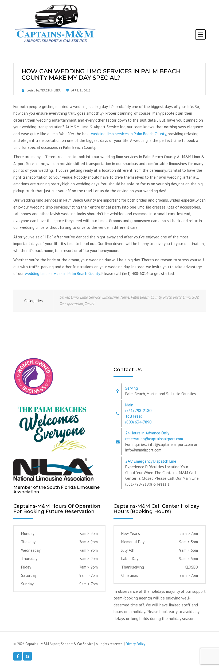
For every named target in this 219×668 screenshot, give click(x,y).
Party (167, 297)
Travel (89, 303)
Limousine (110, 297)
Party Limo (181, 297)
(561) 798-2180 (138, 410)
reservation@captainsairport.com (154, 438)
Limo (75, 297)
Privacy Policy (135, 644)
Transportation (71, 303)
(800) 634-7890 (138, 422)
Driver (64, 297)
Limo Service (90, 297)
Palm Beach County (146, 297)
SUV (195, 297)
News (124, 297)
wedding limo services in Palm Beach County (128, 133)
